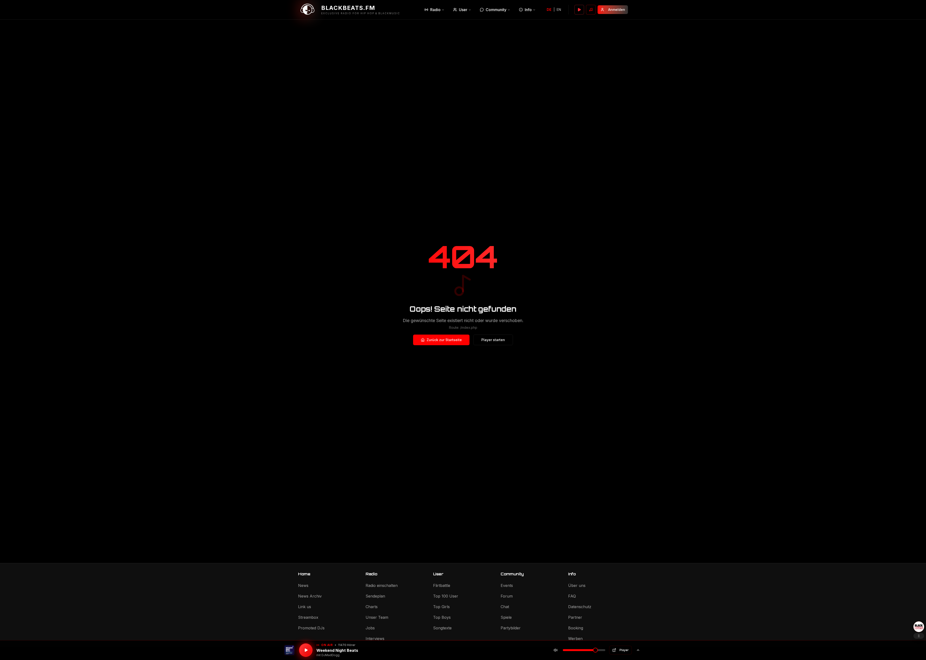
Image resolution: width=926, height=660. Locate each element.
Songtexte (442, 628)
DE (549, 9)
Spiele (506, 617)
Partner (575, 617)
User (463, 9)
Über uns (577, 585)
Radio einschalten (382, 585)
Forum (507, 596)
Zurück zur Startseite (444, 340)
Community (496, 9)
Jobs (370, 628)
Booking (575, 628)
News (303, 585)
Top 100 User (445, 596)
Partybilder (511, 628)
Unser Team (377, 617)
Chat (505, 606)
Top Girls (441, 606)
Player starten (493, 340)
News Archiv (310, 596)
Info (528, 9)
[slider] (595, 650)
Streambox (308, 617)
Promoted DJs (311, 628)
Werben (575, 638)
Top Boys (442, 617)
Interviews (375, 638)
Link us (304, 606)
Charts (372, 606)
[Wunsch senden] (591, 9)
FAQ (572, 596)
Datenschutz (579, 606)
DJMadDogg (330, 655)
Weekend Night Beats (337, 650)
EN (559, 9)
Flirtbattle (441, 585)
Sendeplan (375, 596)
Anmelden (616, 9)
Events (507, 585)
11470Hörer (346, 645)
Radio (435, 9)
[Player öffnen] (579, 9)
